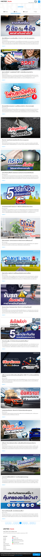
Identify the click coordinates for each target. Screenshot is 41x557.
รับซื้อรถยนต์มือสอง (6, 545)
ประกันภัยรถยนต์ (6, 543)
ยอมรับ (36, 554)
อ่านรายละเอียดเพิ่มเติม (18, 555)
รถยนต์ (4, 541)
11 (22, 523)
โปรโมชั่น (4, 539)
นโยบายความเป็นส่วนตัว (7, 549)
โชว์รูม (4, 542)
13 (26, 523)
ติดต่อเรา (4, 548)
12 (24, 523)
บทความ (4, 546)
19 (32, 523)
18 (30, 523)
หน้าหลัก (4, 538)
